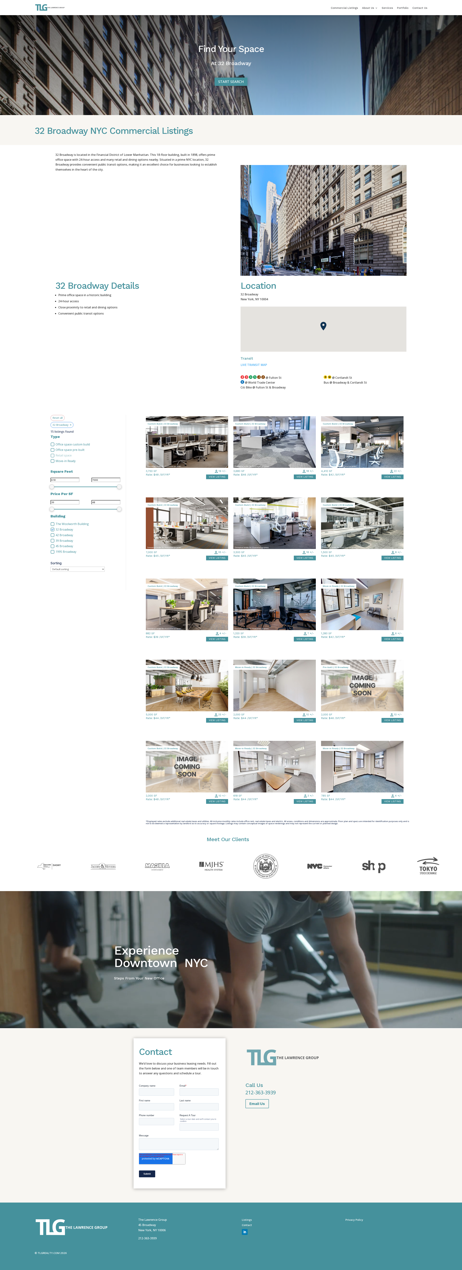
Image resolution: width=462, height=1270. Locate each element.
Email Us (257, 1104)
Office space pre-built (70, 450)
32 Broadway (64, 529)
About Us (368, 8)
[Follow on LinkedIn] (245, 1232)
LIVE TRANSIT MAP (254, 365)
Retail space (64, 455)
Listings (247, 1219)
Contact (247, 1225)
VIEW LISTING (217, 476)
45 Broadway (64, 546)
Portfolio (402, 8)
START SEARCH (231, 81)
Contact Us (419, 8)
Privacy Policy (354, 1219)
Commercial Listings (344, 8)
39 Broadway (64, 541)
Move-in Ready (66, 461)
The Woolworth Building (72, 524)
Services (387, 8)
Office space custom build (73, 444)
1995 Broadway (66, 552)
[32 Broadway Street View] (323, 275)
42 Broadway (64, 535)
